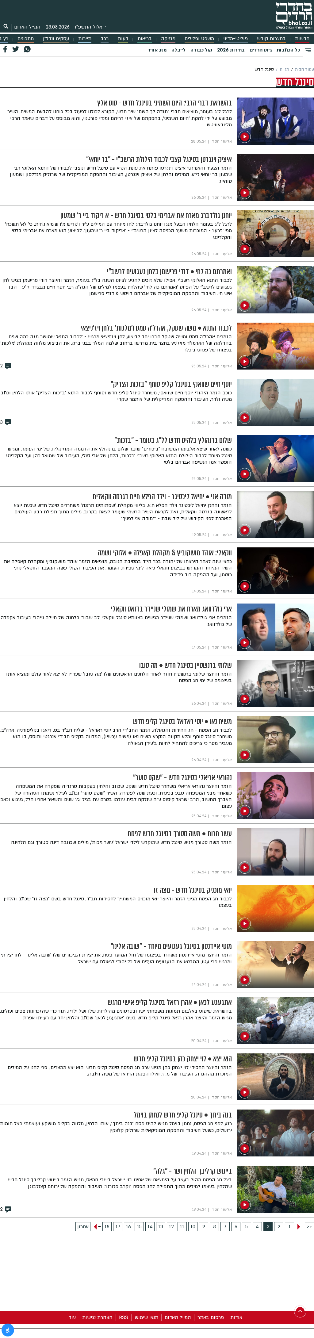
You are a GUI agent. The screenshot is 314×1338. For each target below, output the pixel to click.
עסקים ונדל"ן (56, 39)
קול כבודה (201, 50)
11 (182, 1226)
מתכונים (25, 39)
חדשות (302, 39)
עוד (72, 1317)
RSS (123, 1317)
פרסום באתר (210, 1317)
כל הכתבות (288, 50)
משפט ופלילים (199, 39)
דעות (123, 39)
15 (139, 1226)
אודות (236, 1317)
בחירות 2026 (231, 50)
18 (107, 1226)
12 (171, 1226)
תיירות (84, 39)
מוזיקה (168, 39)
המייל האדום (27, 27)
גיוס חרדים (261, 50)
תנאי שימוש (146, 1317)
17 (118, 1226)
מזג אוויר (157, 50)
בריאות (144, 39)
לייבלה (178, 50)
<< (309, 1226)
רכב (105, 39)
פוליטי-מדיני (235, 39)
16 (128, 1226)
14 (150, 1226)
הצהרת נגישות (97, 1317)
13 (160, 1226)
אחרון (83, 1226)
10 (192, 1226)
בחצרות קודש (271, 39)
